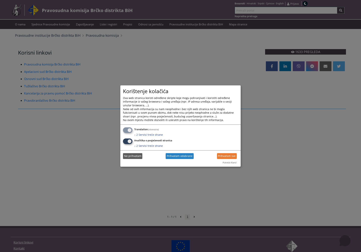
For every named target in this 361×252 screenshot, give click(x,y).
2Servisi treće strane (148, 134)
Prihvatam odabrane (180, 156)
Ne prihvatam (132, 156)
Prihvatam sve (227, 156)
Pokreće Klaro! (230, 162)
